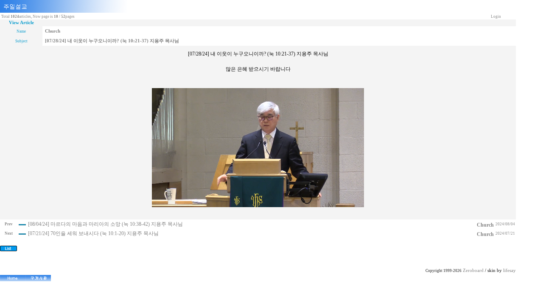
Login (496, 16)
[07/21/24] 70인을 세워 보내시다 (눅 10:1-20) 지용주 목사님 (93, 233)
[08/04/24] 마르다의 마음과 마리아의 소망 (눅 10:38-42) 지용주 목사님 (105, 224)
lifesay (509, 270)
